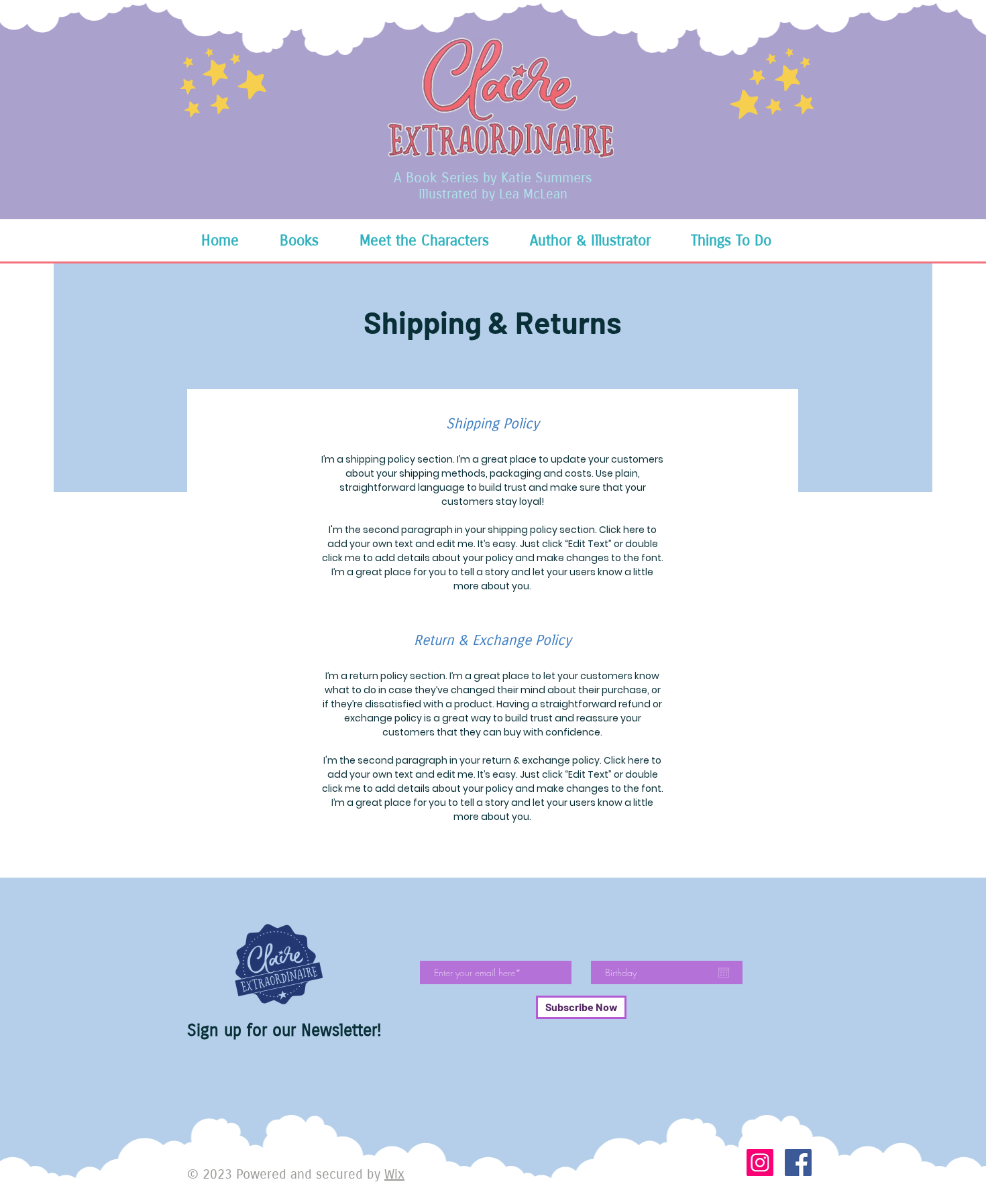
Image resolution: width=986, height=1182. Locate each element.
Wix (394, 1174)
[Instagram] (760, 1162)
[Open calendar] (723, 972)
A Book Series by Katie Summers (493, 178)
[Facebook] (798, 1162)
